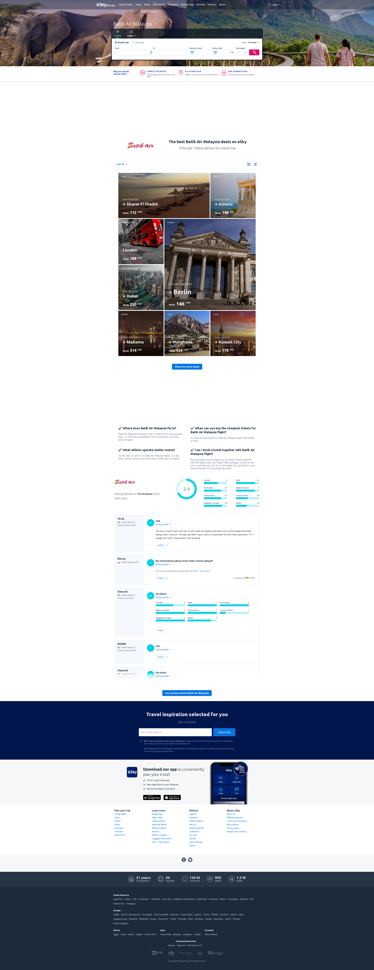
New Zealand (211, 934)
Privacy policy (233, 828)
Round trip (123, 42)
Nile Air (192, 824)
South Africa (150, 934)
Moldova (133, 918)
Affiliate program (235, 817)
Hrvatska (224, 914)
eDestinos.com (194, 945)
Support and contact (236, 831)
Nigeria (139, 934)
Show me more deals (187, 366)
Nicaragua (233, 899)
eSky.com (181, 945)
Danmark (174, 914)
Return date (217, 48)
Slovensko (218, 918)
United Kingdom (121, 923)
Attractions (159, 4)
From (117, 48)
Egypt (116, 934)
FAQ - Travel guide (160, 842)
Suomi (228, 918)
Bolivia (127, 899)
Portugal (182, 918)
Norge (153, 918)
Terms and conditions (237, 821)
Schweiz (236, 918)
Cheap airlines (158, 821)
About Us (231, 814)
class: (244, 42)
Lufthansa (194, 831)
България (147, 914)
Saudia (192, 838)
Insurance (119, 828)
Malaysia (177, 934)
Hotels (117, 821)
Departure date (195, 48)
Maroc (131, 934)
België (116, 914)
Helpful (160, 545)
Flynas (192, 845)
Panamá (243, 899)
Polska (173, 918)
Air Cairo (193, 835)
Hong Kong (165, 934)
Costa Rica (167, 899)
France (206, 914)
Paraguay (130, 903)
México (223, 899)
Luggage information (162, 838)
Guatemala (201, 899)
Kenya (123, 934)
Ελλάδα (214, 914)
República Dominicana (184, 899)
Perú (251, 899)
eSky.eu (171, 945)
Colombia (155, 899)
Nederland (144, 918)
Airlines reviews (159, 828)
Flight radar (157, 817)
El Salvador (144, 899)
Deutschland (187, 914)
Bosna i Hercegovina (131, 914)
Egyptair (193, 814)
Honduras (213, 899)
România (199, 918)
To (154, 48)
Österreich (163, 918)
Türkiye (197, 934)
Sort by (120, 164)
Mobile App (187, 4)
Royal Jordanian (196, 828)
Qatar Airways (196, 842)
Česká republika (161, 914)
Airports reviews (159, 835)
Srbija (190, 918)
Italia (240, 914)
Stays (138, 4)
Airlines (200, 4)
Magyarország (120, 918)
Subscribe (224, 732)
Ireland (233, 914)
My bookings (233, 824)
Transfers (173, 4)
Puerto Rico (119, 903)
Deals (147, 4)
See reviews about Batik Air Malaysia (187, 693)
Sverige (208, 918)
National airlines (159, 824)
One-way (140, 42)
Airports (212, 4)
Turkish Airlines (196, 821)
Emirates (193, 817)
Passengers (241, 48)
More (222, 4)
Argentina (118, 899)
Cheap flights (125, 4)
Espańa (197, 914)
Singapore (187, 934)
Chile (134, 899)
